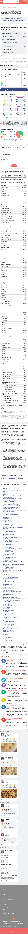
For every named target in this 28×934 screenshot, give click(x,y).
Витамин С (6, 608)
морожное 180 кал (8, 594)
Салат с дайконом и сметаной (11, 541)
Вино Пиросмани (7, 583)
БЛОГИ (4, 892)
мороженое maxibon (8, 631)
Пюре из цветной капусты (9, 590)
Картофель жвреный (8, 568)
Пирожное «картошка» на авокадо (12, 633)
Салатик (5, 521)
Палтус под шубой (8, 551)
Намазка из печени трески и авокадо (12, 548)
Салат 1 (5, 614)
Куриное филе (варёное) (9, 557)
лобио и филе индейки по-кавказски (12, 613)
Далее (14, 166)
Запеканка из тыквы (8, 610)
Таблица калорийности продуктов (12, 6)
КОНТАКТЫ (12, 913)
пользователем (15, 18)
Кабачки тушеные (7, 545)
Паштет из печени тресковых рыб (12, 600)
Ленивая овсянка (7, 640)
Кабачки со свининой (8, 603)
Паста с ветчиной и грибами (10, 514)
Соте (4, 543)
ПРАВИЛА (10, 915)
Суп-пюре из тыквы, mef (9, 531)
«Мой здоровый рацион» (16, 478)
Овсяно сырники (7, 518)
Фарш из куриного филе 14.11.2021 (12, 498)
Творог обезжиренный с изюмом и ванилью (14, 510)
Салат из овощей (7, 626)
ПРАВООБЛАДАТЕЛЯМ (7, 907)
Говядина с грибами (8, 581)
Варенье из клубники (8, 588)
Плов (4, 513)
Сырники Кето (6, 517)
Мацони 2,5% (6, 488)
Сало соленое (6, 601)
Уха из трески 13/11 (8, 523)
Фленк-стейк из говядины (9, 563)
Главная (2, 6)
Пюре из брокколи (8, 637)
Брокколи (5, 634)
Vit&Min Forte (6, 604)
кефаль (5, 618)
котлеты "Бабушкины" (9, 623)
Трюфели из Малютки (8, 534)
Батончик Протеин (8, 524)
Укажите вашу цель (6, 150)
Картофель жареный (8, 511)
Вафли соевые (6, 611)
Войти (24, 2)
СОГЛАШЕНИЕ (5, 915)
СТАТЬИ (4, 894)
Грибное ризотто (7, 586)
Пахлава (5, 573)
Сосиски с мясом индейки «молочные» (13, 527)
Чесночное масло (7, 584)
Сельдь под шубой (8, 520)
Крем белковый (7, 550)
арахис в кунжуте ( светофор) (10, 578)
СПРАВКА (4, 909)
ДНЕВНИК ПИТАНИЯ (6, 887)
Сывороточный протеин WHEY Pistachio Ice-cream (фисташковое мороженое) (14, 506)
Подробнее (13, 413)
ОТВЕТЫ (4, 904)
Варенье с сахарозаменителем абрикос (13, 570)
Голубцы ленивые (7, 497)
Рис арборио (6, 587)
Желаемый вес (4, 159)
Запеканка (6, 616)
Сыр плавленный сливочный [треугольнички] (15, 598)
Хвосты (5, 571)
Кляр (4, 580)
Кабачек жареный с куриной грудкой (12, 561)
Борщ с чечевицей (8, 544)
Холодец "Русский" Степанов (10, 533)
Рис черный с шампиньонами (10, 577)
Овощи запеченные (8, 630)
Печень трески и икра (8, 567)
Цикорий (5, 627)
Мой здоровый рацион (16, 20)
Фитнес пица (6, 530)
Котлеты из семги (7, 515)
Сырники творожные (8, 535)
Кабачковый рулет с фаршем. (10, 576)
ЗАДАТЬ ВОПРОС (6, 913)
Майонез (5, 528)
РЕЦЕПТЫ (4, 889)
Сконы (5, 620)
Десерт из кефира (7, 555)
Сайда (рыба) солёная (8, 624)
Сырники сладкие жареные (10, 508)
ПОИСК (4, 897)
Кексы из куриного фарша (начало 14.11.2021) (15, 503)
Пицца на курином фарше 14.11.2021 (12, 495)
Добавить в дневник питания (14, 90)
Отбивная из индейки (8, 621)
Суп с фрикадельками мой (10, 540)
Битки (4, 596)
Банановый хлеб (7, 606)
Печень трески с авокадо (9, 560)
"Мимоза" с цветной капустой (10, 617)
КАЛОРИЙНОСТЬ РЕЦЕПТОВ (8, 902)
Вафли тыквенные (7, 558)
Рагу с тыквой (6, 607)
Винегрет (5, 638)
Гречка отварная (7, 636)
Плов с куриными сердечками (11, 504)
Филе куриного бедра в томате (11, 628)
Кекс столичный (7, 547)
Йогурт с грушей (7, 525)
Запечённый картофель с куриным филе (11, 8)
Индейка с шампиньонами (10, 597)
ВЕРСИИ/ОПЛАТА (6, 910)
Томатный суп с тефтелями (10, 500)
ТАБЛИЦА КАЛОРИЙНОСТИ (8, 899)
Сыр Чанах (6, 574)
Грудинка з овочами (8, 501)
